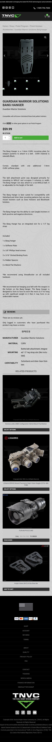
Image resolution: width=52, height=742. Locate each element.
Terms (26, 639)
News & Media (26, 678)
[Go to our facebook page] (7, 8)
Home (5, 26)
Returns (26, 635)
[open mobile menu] (48, 16)
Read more (8, 540)
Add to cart (18, 138)
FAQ (26, 661)
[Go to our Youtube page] (13, 8)
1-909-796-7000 (43, 8)
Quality (26, 652)
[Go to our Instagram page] (10, 8)
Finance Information (26, 683)
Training (26, 674)
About (26, 648)
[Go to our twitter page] (3, 8)
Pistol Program (22, 26)
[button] (45, 37)
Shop (11, 26)
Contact (26, 669)
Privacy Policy (26, 657)
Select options (10, 430)
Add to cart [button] (8, 589)
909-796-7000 (24, 536)
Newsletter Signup (26, 687)
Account (26, 631)
